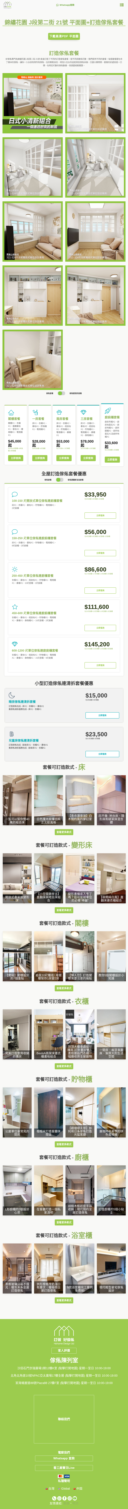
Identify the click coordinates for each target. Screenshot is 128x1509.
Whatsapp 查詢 (64, 1458)
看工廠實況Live (64, 1467)
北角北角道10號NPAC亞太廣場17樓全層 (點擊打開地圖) (48, 1375)
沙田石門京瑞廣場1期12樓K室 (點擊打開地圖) (47, 1368)
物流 (75, 1503)
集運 (66, 1503)
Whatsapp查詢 (67, 5)
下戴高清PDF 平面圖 (64, 36)
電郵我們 (64, 1452)
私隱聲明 (64, 1481)
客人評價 (64, 1350)
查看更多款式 (64, 832)
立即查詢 (16, 458)
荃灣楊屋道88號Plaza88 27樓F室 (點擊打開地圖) (47, 1383)
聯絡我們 (64, 1419)
